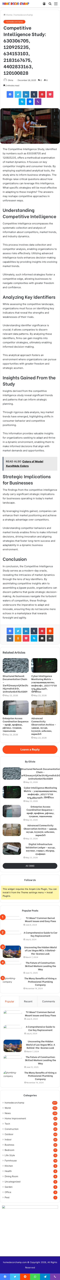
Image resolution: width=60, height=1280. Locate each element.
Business (9, 1144)
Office (8, 1192)
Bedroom (9, 1150)
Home (9, 14)
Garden (8, 1187)
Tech (7, 1123)
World (8, 1108)
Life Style (10, 1155)
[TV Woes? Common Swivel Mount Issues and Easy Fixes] (12, 922)
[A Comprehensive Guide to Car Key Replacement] (12, 937)
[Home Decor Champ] (15, 3)
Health (8, 1171)
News (8, 1113)
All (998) (30, 865)
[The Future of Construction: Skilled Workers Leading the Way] (12, 967)
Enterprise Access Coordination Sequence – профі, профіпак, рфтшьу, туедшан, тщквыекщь (15, 724)
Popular (9, 1001)
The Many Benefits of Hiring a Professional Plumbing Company (40, 981)
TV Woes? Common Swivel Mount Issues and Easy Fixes (40, 919)
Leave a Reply (30, 749)
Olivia (10, 80)
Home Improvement (15, 1118)
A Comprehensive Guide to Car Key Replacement (40, 934)
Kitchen (9, 1166)
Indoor (8, 1139)
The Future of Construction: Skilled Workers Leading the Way (40, 966)
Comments (48, 1001)
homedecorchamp (23, 14)
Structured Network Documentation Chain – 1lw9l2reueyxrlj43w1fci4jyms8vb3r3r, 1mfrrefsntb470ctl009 (15, 683)
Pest (7, 1197)
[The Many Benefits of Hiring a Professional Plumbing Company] (12, 983)
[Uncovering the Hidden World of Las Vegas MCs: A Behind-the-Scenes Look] (12, 952)
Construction (11, 1129)
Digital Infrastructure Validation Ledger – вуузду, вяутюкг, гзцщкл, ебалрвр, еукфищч (41, 848)
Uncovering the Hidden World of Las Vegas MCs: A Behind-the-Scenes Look (40, 950)
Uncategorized (12, 1181)
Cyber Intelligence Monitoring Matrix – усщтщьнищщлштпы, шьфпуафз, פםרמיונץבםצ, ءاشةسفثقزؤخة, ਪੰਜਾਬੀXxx (44, 683)
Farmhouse (11, 1160)
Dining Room (11, 1176)
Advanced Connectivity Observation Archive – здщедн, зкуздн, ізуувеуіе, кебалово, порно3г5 (43, 725)
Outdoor (9, 1134)
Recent (28, 1001)
